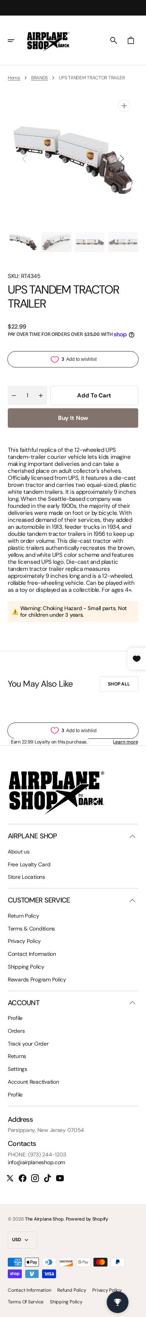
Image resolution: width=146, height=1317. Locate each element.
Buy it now (73, 418)
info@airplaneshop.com (36, 1162)
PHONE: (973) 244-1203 (37, 1154)
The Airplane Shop (44, 1219)
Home (14, 77)
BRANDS (39, 77)
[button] (16, 40)
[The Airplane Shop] (48, 40)
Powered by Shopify (87, 1219)
